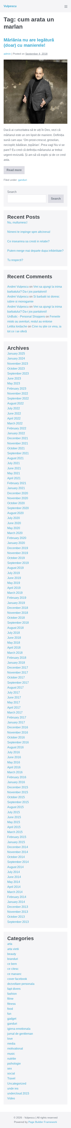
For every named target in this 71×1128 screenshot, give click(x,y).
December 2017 (17, 667)
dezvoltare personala (20, 983)
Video (11, 1098)
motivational (15, 1048)
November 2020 (17, 498)
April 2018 (14, 647)
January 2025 (16, 353)
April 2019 (14, 587)
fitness (11, 1003)
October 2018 (16, 617)
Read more (16, 171)
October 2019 (16, 558)
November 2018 (17, 612)
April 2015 (14, 827)
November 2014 (17, 852)
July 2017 (13, 692)
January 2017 (16, 722)
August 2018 (15, 627)
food (10, 1008)
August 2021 (15, 458)
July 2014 (13, 872)
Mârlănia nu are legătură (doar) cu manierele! (29, 42)
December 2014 (17, 847)
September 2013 (18, 921)
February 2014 (16, 896)
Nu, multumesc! (17, 222)
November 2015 (17, 792)
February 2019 (16, 597)
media (11, 1043)
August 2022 (15, 403)
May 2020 (13, 528)
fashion (12, 993)
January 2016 (16, 782)
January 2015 (16, 842)
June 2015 (14, 817)
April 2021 (14, 478)
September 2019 (18, 562)
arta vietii (13, 949)
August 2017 (15, 687)
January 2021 (16, 488)
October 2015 (16, 797)
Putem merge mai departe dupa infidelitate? (35, 250)
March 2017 (15, 712)
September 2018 (18, 622)
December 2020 (17, 493)
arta (9, 943)
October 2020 (16, 503)
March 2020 (15, 533)
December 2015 (17, 787)
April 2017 (14, 707)
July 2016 (13, 752)
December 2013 (17, 906)
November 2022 (17, 393)
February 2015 (16, 837)
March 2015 (15, 832)
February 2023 (16, 388)
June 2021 (14, 468)
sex (9, 1068)
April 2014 (14, 886)
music (11, 1053)
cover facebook (17, 978)
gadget (11, 1018)
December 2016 (17, 727)
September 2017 (18, 682)
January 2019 (16, 602)
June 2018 (14, 637)
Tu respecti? (15, 260)
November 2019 (17, 553)
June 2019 (14, 577)
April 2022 (14, 418)
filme (10, 998)
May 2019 (13, 582)
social (11, 1073)
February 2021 (16, 483)
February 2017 (16, 717)
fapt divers (14, 988)
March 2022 (15, 423)
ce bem (12, 963)
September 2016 (18, 742)
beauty (11, 953)
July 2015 (13, 812)
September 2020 (18, 508)
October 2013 (16, 916)
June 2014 (14, 876)
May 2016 (13, 762)
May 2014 (13, 881)
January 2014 (16, 901)
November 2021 (17, 443)
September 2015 (18, 802)
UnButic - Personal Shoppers (26, 316)
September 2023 (18, 373)
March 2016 (15, 772)
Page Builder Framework (42, 1121)
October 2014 (16, 857)
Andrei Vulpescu (18, 286)
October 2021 (16, 448)
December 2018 (17, 607)
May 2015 (13, 822)
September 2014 (18, 861)
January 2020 (16, 542)
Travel (11, 1078)
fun (9, 1013)
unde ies (12, 1088)
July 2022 (13, 408)
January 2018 (16, 662)
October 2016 (16, 737)
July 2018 (13, 632)
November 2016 (17, 732)
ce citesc (13, 968)
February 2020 (16, 538)
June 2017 (14, 697)
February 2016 (16, 777)
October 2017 (16, 677)
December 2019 (17, 548)
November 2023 (17, 363)
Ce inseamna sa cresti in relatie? (28, 241)
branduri (12, 958)
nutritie (11, 1058)
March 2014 (15, 892)
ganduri (22, 179)
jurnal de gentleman (20, 1033)
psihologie (14, 1063)
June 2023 (14, 378)
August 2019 (15, 567)
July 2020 (13, 518)
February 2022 (16, 428)
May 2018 (13, 642)
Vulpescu (10, 6)
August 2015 (15, 807)
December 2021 (17, 438)
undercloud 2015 (18, 1093)
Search (12, 191)
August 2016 (15, 747)
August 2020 (15, 513)
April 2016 (14, 767)
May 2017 (13, 702)
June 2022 (14, 413)
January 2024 (16, 358)
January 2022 (16, 433)
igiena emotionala (18, 1028)
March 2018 (15, 652)
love (10, 1038)
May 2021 (13, 473)
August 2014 (15, 867)
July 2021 (13, 463)
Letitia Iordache (17, 326)
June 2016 (14, 757)
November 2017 (17, 672)
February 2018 (16, 657)
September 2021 (18, 453)
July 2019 (13, 573)
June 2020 (14, 523)
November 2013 (17, 911)
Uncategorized (16, 1083)
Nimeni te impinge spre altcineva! (28, 231)
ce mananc (14, 973)
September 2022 (18, 398)
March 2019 (15, 592)
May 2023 (13, 383)
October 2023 (16, 368)
